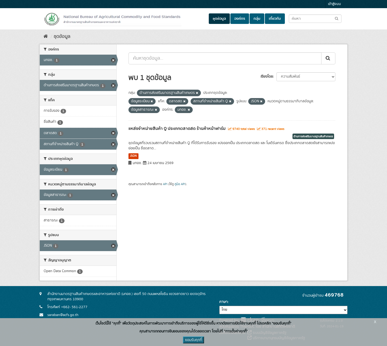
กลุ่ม (257, 19)
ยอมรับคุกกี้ (193, 340)
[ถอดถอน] (197, 93)
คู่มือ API (180, 184)
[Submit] (328, 58)
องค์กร (239, 19)
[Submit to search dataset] (336, 18)
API (165, 184)
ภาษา (223, 301)
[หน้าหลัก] (45, 36)
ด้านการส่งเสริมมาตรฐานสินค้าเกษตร (313, 136)
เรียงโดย (267, 76)
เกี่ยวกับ (275, 19)
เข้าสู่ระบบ (334, 4)
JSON (133, 156)
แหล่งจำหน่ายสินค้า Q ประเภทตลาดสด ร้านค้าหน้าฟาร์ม (177, 128)
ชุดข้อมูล (219, 19)
